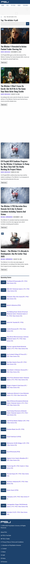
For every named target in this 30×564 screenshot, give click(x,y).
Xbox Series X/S (11, 283)
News (19, 5)
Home (2, 5)
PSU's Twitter (6, 538)
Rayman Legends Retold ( (14, 346)
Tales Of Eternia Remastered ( (15, 401)
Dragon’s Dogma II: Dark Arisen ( (16, 385)
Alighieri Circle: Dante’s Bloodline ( (16, 458)
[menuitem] (2, 5)
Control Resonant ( (12, 329)
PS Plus (13, 5)
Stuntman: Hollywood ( (13, 481)
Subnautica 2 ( (11, 496)
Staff (3, 555)
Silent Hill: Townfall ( (12, 322)
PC (23, 281)
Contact (4, 548)
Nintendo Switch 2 (18, 289)
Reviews (4, 561)
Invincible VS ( (11, 512)
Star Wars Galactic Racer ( (14, 362)
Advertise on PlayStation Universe (11, 545)
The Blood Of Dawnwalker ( (14, 281)
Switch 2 (22, 466)
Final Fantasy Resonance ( (14, 411)
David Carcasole (5, 52)
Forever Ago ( (10, 466)
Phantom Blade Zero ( (13, 429)
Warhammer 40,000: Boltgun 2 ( (15, 443)
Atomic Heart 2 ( (11, 490)
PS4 (26, 403)
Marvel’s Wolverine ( (12, 305)
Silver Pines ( (10, 377)
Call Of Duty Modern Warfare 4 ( (15, 420)
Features (25, 5)
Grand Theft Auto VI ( (12, 436)
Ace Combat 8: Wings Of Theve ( (16, 354)
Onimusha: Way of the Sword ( (15, 296)
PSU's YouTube (6, 535)
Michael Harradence (7, 217)
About (3, 551)
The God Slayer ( (11, 473)
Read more (4, 62)
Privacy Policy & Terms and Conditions (12, 542)
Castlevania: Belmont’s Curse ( (15, 393)
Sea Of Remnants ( (12, 451)
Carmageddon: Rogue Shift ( (14, 504)
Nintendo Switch (11, 314)
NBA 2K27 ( (10, 289)
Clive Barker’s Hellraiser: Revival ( (16, 370)
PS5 (7, 5)
